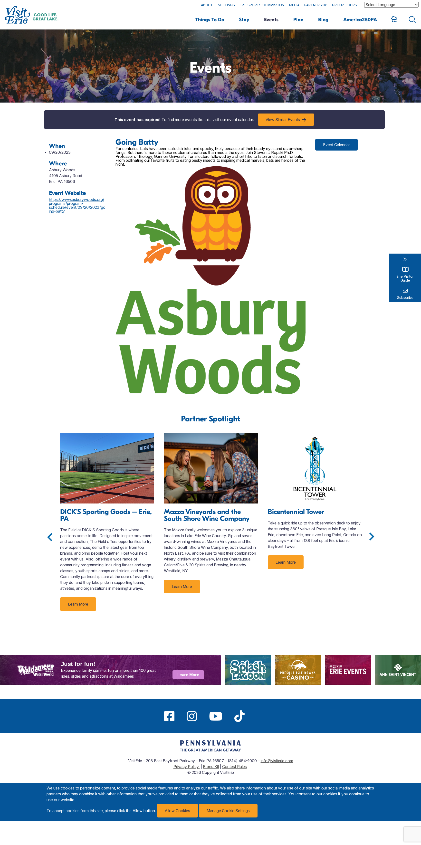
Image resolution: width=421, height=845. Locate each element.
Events (271, 19)
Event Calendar (336, 144)
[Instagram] (192, 716)
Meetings (226, 5)
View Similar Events (283, 119)
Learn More (78, 604)
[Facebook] (169, 716)
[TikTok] (239, 716)
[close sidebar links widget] (405, 259)
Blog (323, 19)
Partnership (315, 5)
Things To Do (209, 19)
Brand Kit (211, 766)
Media (294, 5)
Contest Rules (234, 766)
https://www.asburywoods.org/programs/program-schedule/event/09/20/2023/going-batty (77, 205)
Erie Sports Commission (262, 5)
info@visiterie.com (277, 760)
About (207, 5)
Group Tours (344, 5)
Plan (298, 19)
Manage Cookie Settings (228, 810)
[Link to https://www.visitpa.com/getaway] (210, 750)
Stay (244, 19)
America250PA (360, 19)
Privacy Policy (186, 766)
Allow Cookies (177, 810)
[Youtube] (215, 716)
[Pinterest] (257, 716)
